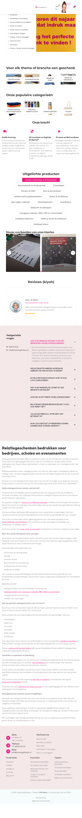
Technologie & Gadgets (17, 33)
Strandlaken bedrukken (39, 765)
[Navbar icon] (7, 7)
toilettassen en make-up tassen (30, 687)
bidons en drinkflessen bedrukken (35, 502)
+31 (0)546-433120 (18, 746)
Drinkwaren (14, 15)
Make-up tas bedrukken (63, 778)
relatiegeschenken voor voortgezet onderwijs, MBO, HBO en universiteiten (32, 592)
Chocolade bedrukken (63, 767)
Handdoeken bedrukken (39, 762)
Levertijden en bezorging (45, 749)
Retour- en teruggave (44, 753)
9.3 (56, 9)
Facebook (9, 762)
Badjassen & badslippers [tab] (41, 207)
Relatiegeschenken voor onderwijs (39, 770)
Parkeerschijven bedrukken (40, 780)
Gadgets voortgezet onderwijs (37, 775)
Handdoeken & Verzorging (18, 18)
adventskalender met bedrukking (14, 522)
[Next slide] (73, 253)
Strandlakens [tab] (65, 202)
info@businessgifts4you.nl (18, 350)
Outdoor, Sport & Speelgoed (19, 37)
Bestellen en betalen (44, 742)
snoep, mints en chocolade (30, 529)
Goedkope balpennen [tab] (24, 218)
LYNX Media (42, 792)
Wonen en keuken (16, 26)
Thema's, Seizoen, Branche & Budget (22, 48)
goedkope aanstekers (68, 641)
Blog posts (10, 776)
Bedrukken (40, 746)
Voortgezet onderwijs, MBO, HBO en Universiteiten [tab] (41, 213)
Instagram (10, 769)
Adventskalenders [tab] (45, 202)
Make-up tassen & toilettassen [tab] (54, 218)
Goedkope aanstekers (63, 774)
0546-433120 (13, 347)
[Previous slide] (9, 253)
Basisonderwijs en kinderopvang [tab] (31, 185)
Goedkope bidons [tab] (41, 224)
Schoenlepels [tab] (58, 185)
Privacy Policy (41, 798)
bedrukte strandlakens (41, 679)
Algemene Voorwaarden (41, 801)
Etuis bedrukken (61, 771)
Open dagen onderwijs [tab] (20, 202)
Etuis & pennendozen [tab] (52, 191)
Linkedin (9, 765)
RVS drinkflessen (38, 662)
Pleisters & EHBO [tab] (28, 191)
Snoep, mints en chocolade (19, 30)
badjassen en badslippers (11, 682)
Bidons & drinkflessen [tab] (59, 196)
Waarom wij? (41, 739)
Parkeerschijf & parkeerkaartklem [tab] (28, 196)
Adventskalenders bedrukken (61, 763)
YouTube (9, 772)
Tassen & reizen (15, 41)
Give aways (13, 44)
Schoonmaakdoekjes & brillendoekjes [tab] (41, 180)
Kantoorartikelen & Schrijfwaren (20, 22)
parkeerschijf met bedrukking (20, 648)
